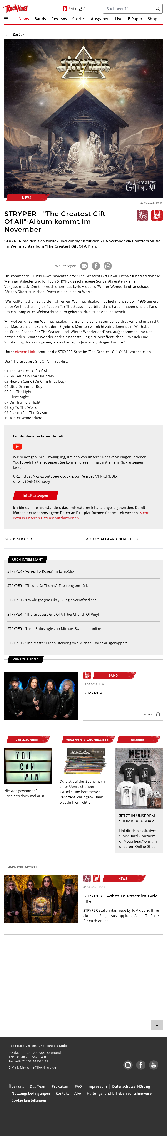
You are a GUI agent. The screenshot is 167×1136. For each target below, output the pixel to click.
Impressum (97, 1086)
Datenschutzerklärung (131, 1086)
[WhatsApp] (108, 266)
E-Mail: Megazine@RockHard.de (32, 1067)
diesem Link (25, 351)
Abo (77, 1093)
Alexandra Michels (119, 538)
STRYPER (24, 538)
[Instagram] (128, 1065)
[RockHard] (15, 8)
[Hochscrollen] (157, 1025)
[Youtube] (153, 1065)
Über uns (16, 1086)
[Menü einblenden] (6, 18)
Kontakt (62, 1093)
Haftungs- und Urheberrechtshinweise (119, 1093)
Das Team (38, 1086)
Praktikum (60, 1086)
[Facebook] (96, 266)
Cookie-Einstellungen (29, 1100)
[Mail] (84, 266)
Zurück (18, 34)
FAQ (78, 1086)
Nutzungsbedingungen (31, 1093)
